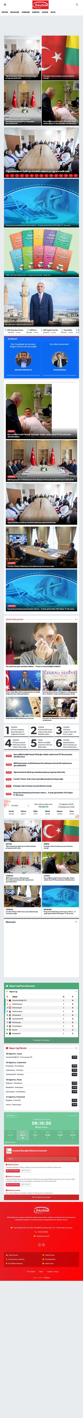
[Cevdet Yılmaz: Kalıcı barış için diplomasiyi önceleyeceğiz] (41, 547)
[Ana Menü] (5, 5)
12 (61, 175)
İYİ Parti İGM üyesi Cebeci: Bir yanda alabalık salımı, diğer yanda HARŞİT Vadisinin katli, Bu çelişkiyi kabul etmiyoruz (45, 732)
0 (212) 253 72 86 (14, 1184)
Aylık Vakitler (11, 1142)
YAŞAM (40, 740)
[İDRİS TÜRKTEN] (60, 359)
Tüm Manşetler (50, 1259)
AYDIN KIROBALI (23, 370)
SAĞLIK (45, 12)
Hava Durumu (13, 1255)
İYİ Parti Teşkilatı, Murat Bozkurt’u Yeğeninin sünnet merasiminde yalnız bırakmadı (18, 732)
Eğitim (9, 844)
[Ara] (77, 4)
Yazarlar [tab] (12, 339)
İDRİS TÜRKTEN (60, 370)
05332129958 (43, 1232)
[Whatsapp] (39, 1245)
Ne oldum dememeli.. (23, 344)
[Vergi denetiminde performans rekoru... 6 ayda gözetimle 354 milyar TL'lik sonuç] (41, 590)
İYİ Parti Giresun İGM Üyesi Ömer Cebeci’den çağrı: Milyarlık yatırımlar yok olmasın (20, 745)
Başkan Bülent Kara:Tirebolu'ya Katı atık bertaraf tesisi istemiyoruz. (70, 745)
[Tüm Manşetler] (76, 619)
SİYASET (47, 876)
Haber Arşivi (49, 1263)
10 (51, 175)
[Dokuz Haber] (40, 4)
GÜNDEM (26, 12)
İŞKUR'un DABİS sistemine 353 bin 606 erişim (45, 745)
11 (56, 175)
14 (71, 175)
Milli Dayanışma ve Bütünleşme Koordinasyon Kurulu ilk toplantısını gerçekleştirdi (20, 880)
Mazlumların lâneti (59, 344)
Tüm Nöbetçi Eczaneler (42, 1197)
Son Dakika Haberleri (15, 1263)
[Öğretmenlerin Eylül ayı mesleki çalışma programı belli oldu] (41, 504)
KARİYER (35, 12)
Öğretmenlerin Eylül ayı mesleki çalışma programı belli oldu (39, 772)
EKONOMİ (14, 12)
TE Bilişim (47, 1278)
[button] (7, 152)
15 (76, 175)
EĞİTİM (5, 12)
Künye (56, 1271)
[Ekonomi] (76, 922)
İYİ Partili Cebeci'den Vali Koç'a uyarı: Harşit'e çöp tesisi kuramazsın (70, 732)
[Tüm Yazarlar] (76, 339)
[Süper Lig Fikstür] (76, 1048)
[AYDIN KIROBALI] (23, 359)
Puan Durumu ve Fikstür (16, 1259)
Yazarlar (50, 1271)
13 (66, 175)
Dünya (46, 844)
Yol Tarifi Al (26, 1170)
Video (41, 1271)
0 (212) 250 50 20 (14, 1170)
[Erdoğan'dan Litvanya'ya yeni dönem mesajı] (60, 831)
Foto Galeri (31, 1271)
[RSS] (43, 1245)
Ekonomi (48, 909)
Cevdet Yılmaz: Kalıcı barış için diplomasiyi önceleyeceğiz (38, 779)
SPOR (53, 12)
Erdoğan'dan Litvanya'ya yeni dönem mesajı (32, 786)
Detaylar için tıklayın (42, 1040)
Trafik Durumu (50, 1255)
